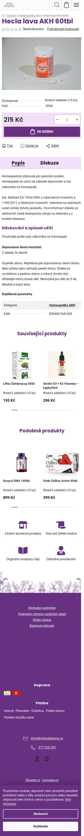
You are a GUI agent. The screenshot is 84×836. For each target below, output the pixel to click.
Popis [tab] (18, 163)
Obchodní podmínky (42, 608)
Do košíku (45, 132)
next (80, 362)
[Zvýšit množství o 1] (77, 120)
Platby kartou (42, 620)
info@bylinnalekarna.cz (47, 738)
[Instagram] (46, 758)
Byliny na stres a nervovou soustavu (42, 668)
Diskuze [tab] (49, 163)
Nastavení (41, 814)
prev (4, 362)
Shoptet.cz (33, 780)
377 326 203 (47, 747)
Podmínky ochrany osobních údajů (42, 614)
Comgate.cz (50, 780)
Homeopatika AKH (62, 305)
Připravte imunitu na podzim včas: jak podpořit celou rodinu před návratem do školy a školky (42, 657)
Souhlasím (40, 826)
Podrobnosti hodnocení (63, 29)
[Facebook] (37, 758)
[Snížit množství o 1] (57, 120)
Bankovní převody (42, 626)
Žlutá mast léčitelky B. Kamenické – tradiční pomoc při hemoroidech (42, 645)
